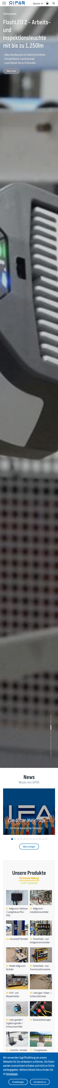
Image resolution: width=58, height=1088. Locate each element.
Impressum (12, 1074)
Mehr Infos (11, 71)
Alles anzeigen (29, 846)
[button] (12, 839)
